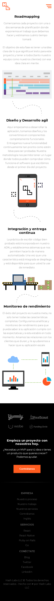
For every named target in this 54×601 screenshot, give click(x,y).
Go (27, 545)
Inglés (27, 518)
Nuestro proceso (27, 499)
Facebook (27, 567)
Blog (27, 557)
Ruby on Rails (27, 540)
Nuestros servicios (27, 509)
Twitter (27, 562)
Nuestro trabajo (27, 504)
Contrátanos (27, 468)
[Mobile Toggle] (48, 6)
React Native (27, 535)
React (27, 530)
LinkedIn (27, 571)
